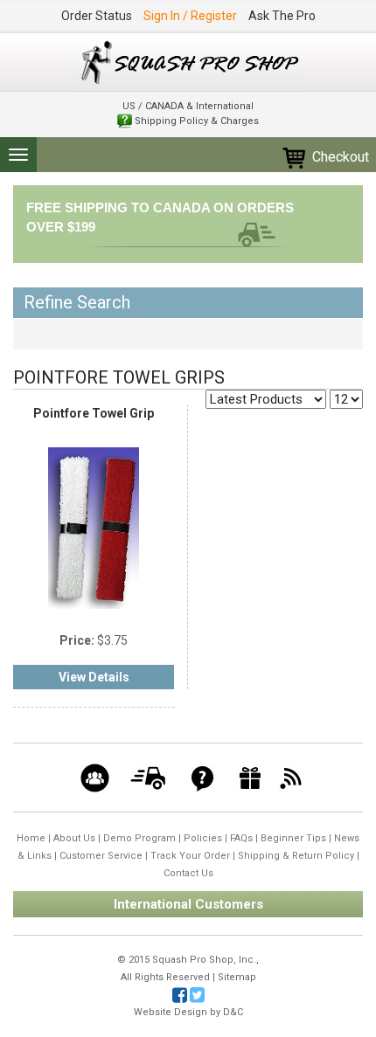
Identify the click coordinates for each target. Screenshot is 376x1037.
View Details (94, 677)
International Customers (188, 904)
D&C (233, 1012)
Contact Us (188, 873)
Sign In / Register (190, 16)
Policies (203, 838)
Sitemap (237, 977)
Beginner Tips (293, 838)
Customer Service (101, 855)
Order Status (96, 16)
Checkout (339, 157)
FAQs (241, 838)
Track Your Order (190, 855)
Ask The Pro (282, 16)
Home (31, 838)
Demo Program (139, 838)
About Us (74, 838)
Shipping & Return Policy (296, 855)
